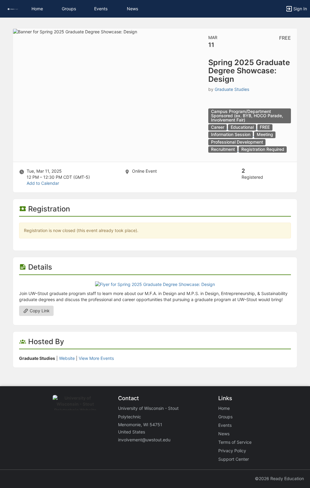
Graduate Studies (232, 89)
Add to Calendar (43, 183)
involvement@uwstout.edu (144, 439)
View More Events (96, 358)
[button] (13, 8)
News (132, 8)
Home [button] (37, 8)
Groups (69, 8)
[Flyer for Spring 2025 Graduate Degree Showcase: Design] (155, 284)
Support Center (233, 459)
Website (67, 358)
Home (224, 408)
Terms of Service (235, 442)
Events (100, 8)
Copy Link (39, 310)
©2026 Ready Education (279, 478)
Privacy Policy (232, 450)
